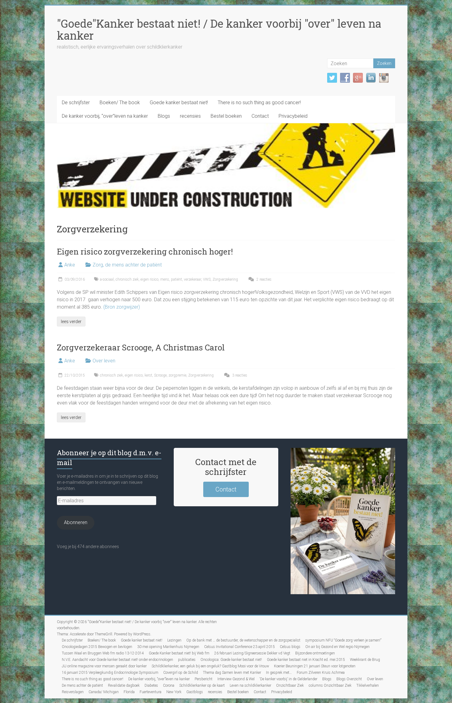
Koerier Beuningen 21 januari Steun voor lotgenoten (314, 666)
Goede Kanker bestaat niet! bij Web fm (179, 653)
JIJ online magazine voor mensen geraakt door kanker (104, 666)
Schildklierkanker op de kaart (202, 685)
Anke (69, 265)
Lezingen (174, 640)
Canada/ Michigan (104, 692)
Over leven (104, 361)
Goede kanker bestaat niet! (179, 102)
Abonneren (75, 522)
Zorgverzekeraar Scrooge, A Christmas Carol (141, 347)
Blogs (164, 116)
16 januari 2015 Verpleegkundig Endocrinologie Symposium (110, 672)
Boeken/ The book (120, 102)
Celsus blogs (290, 647)
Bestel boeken (226, 116)
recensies (190, 116)
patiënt (176, 279)
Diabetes (151, 685)
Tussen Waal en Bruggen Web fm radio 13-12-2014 (103, 653)
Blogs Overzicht (349, 679)
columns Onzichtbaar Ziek (330, 685)
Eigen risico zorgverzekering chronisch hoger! (145, 251)
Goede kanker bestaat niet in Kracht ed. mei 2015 (306, 660)
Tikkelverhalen (367, 685)
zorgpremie (177, 375)
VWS (207, 279)
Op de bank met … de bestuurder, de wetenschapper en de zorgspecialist (243, 640)
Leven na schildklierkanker (250, 685)
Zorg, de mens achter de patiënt (127, 265)
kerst (148, 375)
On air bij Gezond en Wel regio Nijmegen (337, 647)
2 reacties (264, 279)
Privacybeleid (293, 116)
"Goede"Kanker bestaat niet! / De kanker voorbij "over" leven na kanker (219, 29)
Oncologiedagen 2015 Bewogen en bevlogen (97, 647)
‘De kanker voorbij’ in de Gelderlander (288, 679)
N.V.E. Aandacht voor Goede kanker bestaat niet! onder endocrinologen (117, 660)
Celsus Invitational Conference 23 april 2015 (239, 647)
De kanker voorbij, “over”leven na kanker (105, 116)
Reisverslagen (73, 692)
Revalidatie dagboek (124, 685)
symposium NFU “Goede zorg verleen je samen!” (343, 640)
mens (164, 279)
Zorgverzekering (225, 279)
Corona (168, 685)
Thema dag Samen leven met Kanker (232, 672)
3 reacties (239, 375)
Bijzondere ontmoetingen (315, 653)
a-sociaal (107, 279)
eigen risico (149, 279)
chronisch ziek (127, 279)
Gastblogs (194, 692)
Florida (129, 692)
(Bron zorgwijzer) (121, 307)
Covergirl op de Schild (180, 672)
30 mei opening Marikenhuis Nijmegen (168, 647)
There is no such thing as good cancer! (259, 102)
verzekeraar (192, 279)
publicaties (187, 660)
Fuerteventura (150, 692)
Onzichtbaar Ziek (290, 685)
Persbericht (203, 679)
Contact (260, 116)
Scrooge (160, 375)
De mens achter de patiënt (82, 685)
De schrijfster (76, 102)
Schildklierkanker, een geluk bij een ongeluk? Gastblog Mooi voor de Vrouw (210, 666)
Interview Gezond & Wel (236, 679)
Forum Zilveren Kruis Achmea (321, 672)
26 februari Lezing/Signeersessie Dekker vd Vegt (252, 653)
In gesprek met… (279, 672)
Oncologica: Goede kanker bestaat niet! (231, 660)
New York (173, 692)
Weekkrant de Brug (365, 660)
